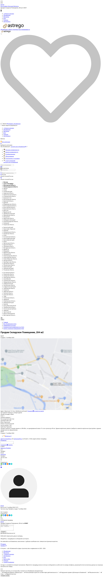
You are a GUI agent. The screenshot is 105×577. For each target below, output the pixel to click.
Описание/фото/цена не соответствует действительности (42, 572)
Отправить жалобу (5, 575)
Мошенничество (94, 572)
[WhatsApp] (1, 464)
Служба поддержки (8, 562)
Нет (3, 4)
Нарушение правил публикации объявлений (73, 572)
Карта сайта (6, 559)
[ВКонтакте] (5, 464)
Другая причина (11, 574)
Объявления (6, 15)
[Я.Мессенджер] (11, 464)
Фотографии (4, 6)
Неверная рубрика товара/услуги (13, 572)
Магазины (6, 17)
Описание (10, 6)
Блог (4, 18)
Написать (3, 448)
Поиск (2, 319)
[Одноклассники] (7, 464)
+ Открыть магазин (8, 13)
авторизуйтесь (18, 439)
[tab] (7, 436)
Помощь (5, 20)
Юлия (2, 506)
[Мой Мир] (9, 464)
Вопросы (16, 6)
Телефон (8, 448)
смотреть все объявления (10, 162)
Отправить (3, 531)
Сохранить (3, 445)
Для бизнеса (6, 21)
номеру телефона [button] (69, 565)
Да (1, 4)
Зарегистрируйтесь (6, 439)
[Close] (2, 3)
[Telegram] (3, 464)
